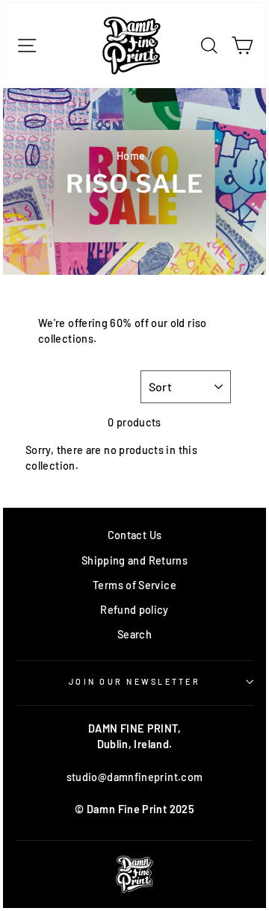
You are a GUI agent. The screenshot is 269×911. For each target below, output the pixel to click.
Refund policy (134, 609)
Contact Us (135, 535)
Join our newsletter (134, 681)
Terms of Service (134, 585)
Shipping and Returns (134, 560)
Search (134, 634)
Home (131, 155)
